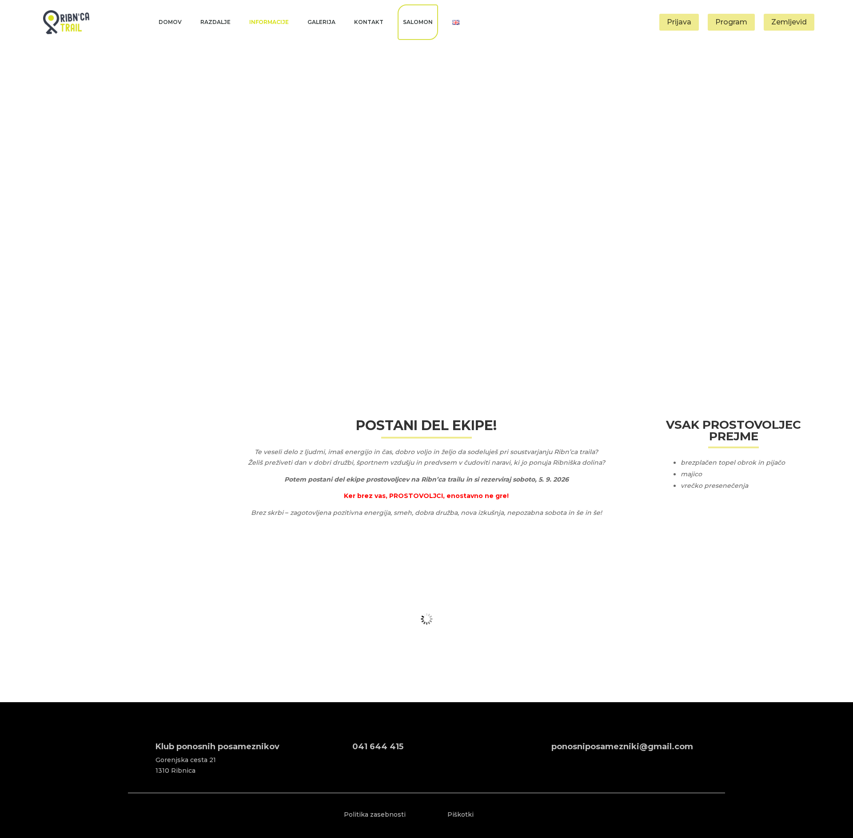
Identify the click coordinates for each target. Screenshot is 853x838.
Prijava (679, 22)
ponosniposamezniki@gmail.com (622, 746)
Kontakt (368, 22)
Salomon (418, 22)
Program (731, 22)
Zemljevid (789, 22)
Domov (170, 22)
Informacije (269, 22)
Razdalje (215, 22)
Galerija (321, 22)
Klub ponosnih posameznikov (217, 746)
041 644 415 (377, 746)
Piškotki (460, 814)
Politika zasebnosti (375, 814)
